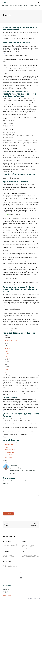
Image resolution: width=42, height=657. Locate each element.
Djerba (6, 342)
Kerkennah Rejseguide (10, 449)
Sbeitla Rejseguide (9, 454)
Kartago (6, 351)
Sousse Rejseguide (9, 455)
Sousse (6, 369)
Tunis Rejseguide (8, 457)
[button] (39, 2)
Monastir (7, 363)
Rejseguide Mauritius (7, 561)
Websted (5, 508)
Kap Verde (24, 541)
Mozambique (6, 551)
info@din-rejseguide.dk (7, 595)
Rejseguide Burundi (7, 541)
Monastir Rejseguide (9, 452)
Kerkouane (7, 358)
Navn (4, 498)
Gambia (23, 551)
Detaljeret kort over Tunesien (11, 340)
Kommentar (6, 483)
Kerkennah (7, 355)
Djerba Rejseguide (9, 444)
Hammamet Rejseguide (10, 446)
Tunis (6, 372)
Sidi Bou (7, 353)
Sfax (6, 356)
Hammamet (7, 348)
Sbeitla (6, 367)
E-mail (5, 503)
